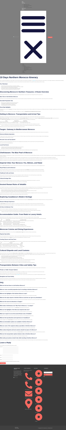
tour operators (18, 274)
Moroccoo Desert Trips (26, 4)
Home (22, 1)
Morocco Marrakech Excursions (27, 5)
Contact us (23, 9)
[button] (33, 37)
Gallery (23, 71)
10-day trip (34, 80)
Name (1, 355)
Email (1, 357)
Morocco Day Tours (26, 6)
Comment (1, 346)
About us (23, 2)
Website (1, 359)
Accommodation (24, 8)
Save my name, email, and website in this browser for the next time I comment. (10, 361)
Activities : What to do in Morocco (28, 7)
